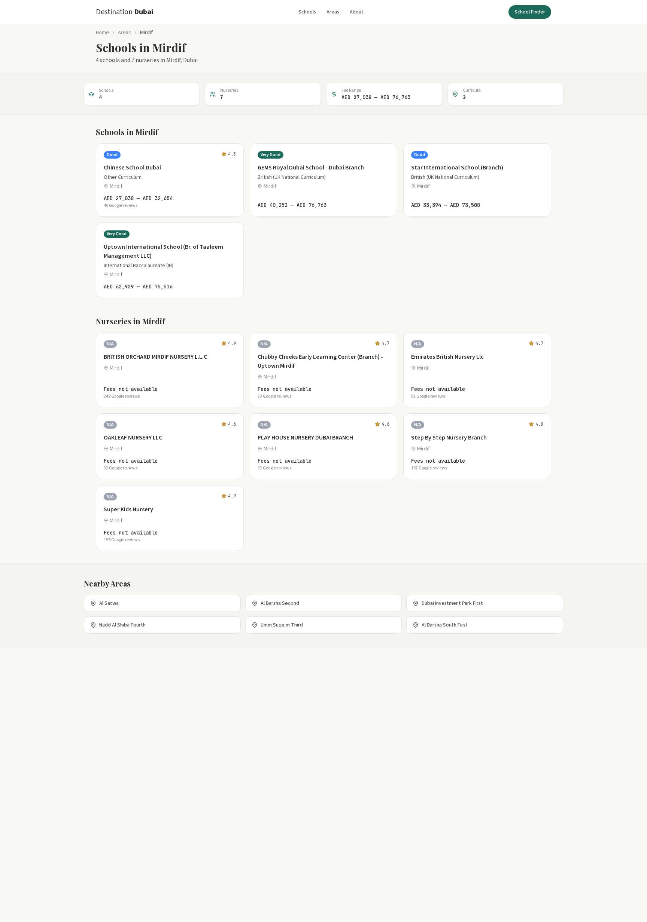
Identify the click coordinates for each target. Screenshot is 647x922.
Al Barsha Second (280, 603)
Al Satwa (109, 603)
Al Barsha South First (445, 625)
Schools (307, 12)
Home (102, 32)
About (357, 12)
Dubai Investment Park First (452, 603)
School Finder (529, 12)
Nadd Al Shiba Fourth (122, 625)
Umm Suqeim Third (282, 625)
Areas (332, 12)
